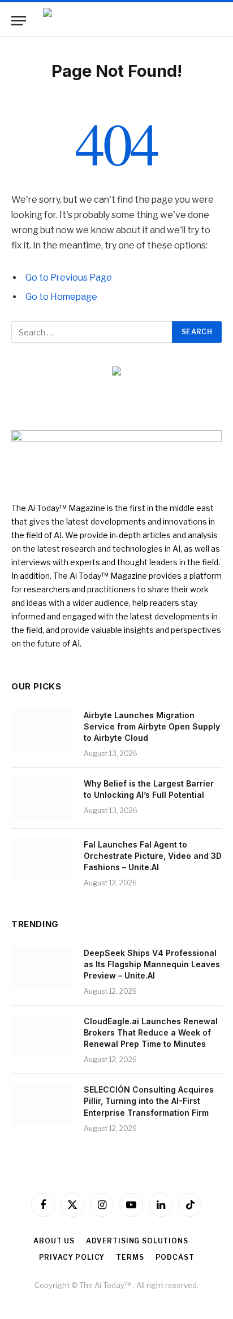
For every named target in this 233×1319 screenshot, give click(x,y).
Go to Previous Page (68, 277)
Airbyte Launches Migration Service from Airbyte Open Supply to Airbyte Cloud (152, 726)
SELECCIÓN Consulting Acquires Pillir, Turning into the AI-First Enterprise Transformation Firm (149, 1101)
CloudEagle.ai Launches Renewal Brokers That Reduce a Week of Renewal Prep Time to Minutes (151, 1032)
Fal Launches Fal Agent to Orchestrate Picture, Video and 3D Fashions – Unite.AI (153, 856)
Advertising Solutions (137, 1241)
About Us (54, 1241)
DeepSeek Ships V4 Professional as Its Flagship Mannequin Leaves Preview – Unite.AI (152, 964)
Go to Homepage (61, 296)
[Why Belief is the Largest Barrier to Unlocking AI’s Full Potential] (42, 798)
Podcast (175, 1257)
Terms (130, 1257)
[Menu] (18, 20)
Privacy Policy (72, 1257)
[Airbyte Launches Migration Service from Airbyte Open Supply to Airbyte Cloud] (42, 730)
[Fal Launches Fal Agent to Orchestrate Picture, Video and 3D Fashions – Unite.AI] (42, 859)
